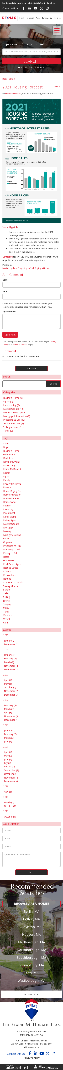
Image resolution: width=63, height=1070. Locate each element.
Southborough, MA (31, 957)
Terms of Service (19, 344)
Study (6, 607)
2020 (5, 746)
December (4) (11, 781)
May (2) (8, 755)
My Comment (9, 311)
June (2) (8, 759)
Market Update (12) (13, 408)
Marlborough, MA (31, 942)
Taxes (6, 611)
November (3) (11, 716)
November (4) (11, 665)
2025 (5, 635)
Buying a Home (42, 268)
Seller (6, 593)
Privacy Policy (31, 1058)
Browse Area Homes (31, 903)
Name (5, 279)
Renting (7, 578)
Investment (9, 512)
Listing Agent (10, 520)
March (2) (9, 662)
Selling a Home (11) (13, 427)
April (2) (8, 680)
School (6, 589)
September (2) (11, 770)
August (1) (9, 766)
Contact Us (7, 256)
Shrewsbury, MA (31, 965)
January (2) (9, 640)
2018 (5, 797)
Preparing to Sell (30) (14, 419)
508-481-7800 (17, 1043)
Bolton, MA (31, 919)
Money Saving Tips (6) (14, 412)
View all (31, 994)
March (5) (9, 708)
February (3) (10, 705)
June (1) (8, 741)
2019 (5, 786)
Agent (6, 443)
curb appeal (9, 454)
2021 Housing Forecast (22, 87)
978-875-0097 (34, 1047)
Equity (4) (8, 401)
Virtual (6, 619)
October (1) (10, 806)
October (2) (10, 773)
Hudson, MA (31, 934)
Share (56, 86)
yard (5, 622)
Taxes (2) (8, 430)
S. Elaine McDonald (13, 582)
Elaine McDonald (13, 93)
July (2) (7, 762)
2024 (5, 649)
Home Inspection (12, 494)
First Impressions (12, 483)
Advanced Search (33, 67)
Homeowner (9, 502)
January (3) (9, 654)
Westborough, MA (31, 980)
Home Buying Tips (12, 491)
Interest (7, 505)
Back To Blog (8, 78)
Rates (6, 556)
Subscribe (32, 368)
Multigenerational (12, 534)
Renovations (9, 575)
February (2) (10, 734)
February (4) (10, 658)
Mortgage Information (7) (16, 416)
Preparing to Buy (12, 545)
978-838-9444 (46, 1043)
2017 (5, 811)
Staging (7, 604)
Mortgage (8, 527)
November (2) (11, 690)
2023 (5, 674)
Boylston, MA (31, 927)
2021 (5, 725)
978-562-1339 (31, 1043)
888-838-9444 (38, 3)
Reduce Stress (10, 567)
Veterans (7, 615)
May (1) (8, 683)
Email (5, 291)
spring (6, 600)
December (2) (11, 644)
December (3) (11, 669)
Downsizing (9, 465)
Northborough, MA (31, 950)
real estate (8, 560)
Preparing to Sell (26, 268)
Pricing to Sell (10, 553)
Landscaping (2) (11, 405)
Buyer (6, 447)
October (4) (10, 687)
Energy (6, 472)
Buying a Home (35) (13, 397)
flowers (7, 487)
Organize (8, 542)
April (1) (8, 791)
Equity (6, 476)
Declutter (8, 458)
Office (6, 538)
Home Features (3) (14, 423)
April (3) (8, 712)
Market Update (9, 268)
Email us (51, 3)
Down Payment (11, 461)
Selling (6, 596)
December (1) (11, 719)
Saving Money (10, 586)
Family (6, 480)
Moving (7, 531)
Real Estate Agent (12, 564)
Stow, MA (31, 973)
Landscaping (9, 516)
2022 (5, 699)
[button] (31, 61)
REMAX (7, 571)
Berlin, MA (31, 911)
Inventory (8, 509)
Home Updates (11, 498)
